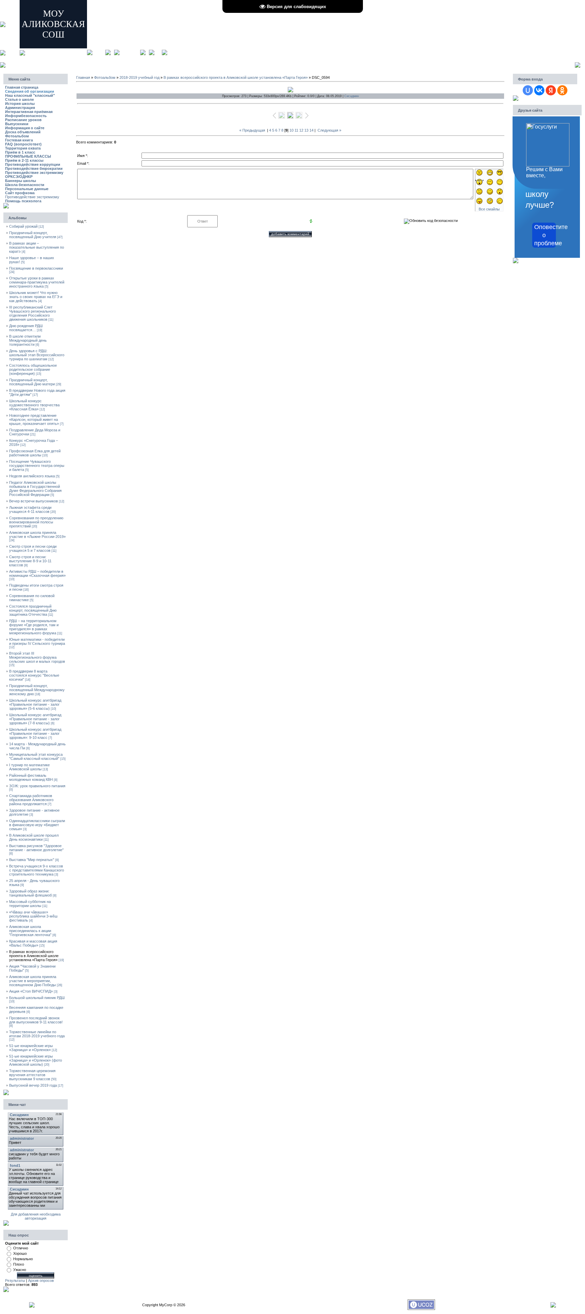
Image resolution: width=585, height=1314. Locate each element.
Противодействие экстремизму (34, 173)
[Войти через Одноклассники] (562, 90)
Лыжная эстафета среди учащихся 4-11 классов (30, 509)
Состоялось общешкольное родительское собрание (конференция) (33, 369)
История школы (20, 103)
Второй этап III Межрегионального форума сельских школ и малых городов (37, 657)
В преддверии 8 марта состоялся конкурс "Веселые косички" (34, 675)
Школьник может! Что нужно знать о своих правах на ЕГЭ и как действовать (35, 297)
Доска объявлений (23, 132)
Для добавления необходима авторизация (36, 1216)
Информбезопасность (26, 116)
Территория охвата (23, 148)
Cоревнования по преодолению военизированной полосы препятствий (36, 522)
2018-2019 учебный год (139, 77)
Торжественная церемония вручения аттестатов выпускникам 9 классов (32, 1075)
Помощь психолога (23, 201)
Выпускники (16, 124)
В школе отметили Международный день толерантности (28, 340)
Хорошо (20, 1253)
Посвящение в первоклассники (36, 268)
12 (301, 130)
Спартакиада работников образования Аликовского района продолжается (31, 800)
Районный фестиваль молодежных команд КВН (31, 777)
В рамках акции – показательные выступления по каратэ (36, 247)
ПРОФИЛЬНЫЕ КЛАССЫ (28, 156)
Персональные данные (26, 189)
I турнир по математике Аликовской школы (29, 767)
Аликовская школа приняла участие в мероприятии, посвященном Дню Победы (32, 981)
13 (306, 130)
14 (311, 130)
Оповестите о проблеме (545, 235)
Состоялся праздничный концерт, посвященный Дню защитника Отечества (33, 610)
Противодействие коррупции (32, 164)
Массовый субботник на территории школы (30, 904)
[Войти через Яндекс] (551, 90)
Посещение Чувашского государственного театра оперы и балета (36, 465)
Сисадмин (351, 96)
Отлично (20, 1248)
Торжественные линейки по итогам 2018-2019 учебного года (37, 1034)
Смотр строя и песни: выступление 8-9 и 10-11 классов (30, 561)
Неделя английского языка (32, 476)
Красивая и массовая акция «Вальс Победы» (33, 943)
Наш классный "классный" (30, 95)
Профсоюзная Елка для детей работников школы (35, 453)
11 (296, 130)
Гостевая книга (19, 140)
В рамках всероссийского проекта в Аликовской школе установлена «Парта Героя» (34, 956)
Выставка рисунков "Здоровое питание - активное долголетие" (36, 848)
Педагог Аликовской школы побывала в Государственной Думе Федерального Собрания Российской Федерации (35, 488)
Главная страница (21, 87)
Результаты (15, 1280)
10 (291, 130)
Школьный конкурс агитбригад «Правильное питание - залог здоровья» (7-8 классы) (35, 719)
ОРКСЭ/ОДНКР (18, 177)
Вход (158, 52)
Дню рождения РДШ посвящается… (26, 328)
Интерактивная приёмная (28, 112)
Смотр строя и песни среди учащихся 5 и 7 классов (33, 548)
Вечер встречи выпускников (33, 501)
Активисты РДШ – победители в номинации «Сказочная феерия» (37, 573)
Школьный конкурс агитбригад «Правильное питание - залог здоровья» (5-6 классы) (35, 704)
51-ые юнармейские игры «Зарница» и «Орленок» (31, 1048)
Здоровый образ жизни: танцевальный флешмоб (30, 893)
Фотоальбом (17, 136)
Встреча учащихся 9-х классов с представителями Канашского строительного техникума (36, 870)
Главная (98, 52)
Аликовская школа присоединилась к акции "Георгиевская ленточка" (30, 931)
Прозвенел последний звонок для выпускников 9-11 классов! (36, 1020)
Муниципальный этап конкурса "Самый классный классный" (36, 756)
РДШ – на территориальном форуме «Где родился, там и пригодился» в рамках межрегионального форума (34, 627)
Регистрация (130, 52)
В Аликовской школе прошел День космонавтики (34, 837)
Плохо (18, 1264)
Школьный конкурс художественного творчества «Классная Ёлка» (34, 405)
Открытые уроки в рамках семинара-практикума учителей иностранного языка (36, 282)
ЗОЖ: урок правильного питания (37, 786)
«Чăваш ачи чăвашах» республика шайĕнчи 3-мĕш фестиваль (33, 916)
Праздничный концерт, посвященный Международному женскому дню (37, 690)
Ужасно (19, 1270)
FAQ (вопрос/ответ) (23, 144)
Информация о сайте (24, 128)
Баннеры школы (20, 181)
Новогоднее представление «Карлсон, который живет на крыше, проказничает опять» (34, 419)
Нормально (23, 1259)
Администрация (20, 108)
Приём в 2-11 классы (24, 160)
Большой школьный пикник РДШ (37, 998)
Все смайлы (489, 209)
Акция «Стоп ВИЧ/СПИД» (31, 991)
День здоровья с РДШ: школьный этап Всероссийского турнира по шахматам (36, 355)
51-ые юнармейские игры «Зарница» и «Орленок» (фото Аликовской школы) (35, 1060)
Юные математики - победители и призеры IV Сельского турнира (37, 641)
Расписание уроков (23, 120)
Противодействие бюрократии (34, 168)
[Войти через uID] (528, 90)
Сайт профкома (20, 193)
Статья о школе (19, 99)
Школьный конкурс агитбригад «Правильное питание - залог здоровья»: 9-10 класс (35, 733)
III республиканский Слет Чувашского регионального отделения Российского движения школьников (32, 313)
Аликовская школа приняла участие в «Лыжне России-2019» (37, 534)
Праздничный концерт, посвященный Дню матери (32, 382)
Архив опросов (41, 1280)
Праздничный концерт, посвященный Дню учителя (32, 235)
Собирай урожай (23, 226)
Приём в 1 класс (20, 152)
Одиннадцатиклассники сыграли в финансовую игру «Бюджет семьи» (37, 825)
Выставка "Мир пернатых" (31, 860)
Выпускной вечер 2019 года (33, 1085)
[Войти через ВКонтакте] (539, 90)
